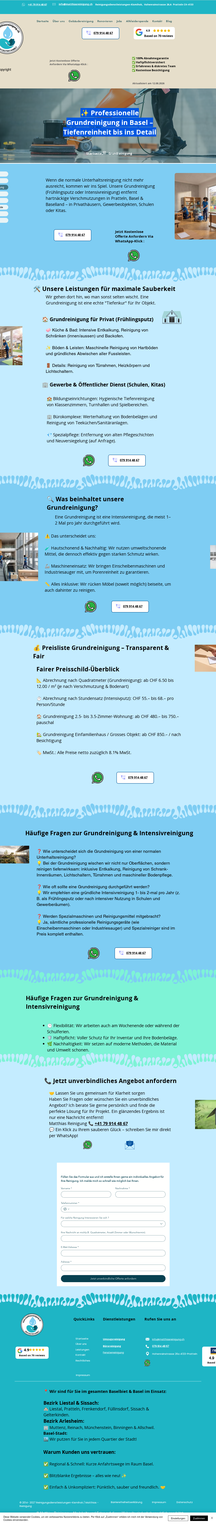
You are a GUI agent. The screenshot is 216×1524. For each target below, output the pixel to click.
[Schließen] (212, 1518)
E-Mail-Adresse (70, 1247)
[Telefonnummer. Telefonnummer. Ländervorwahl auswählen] (66, 1209)
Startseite (94, 153)
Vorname (66, 1188)
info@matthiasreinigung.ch (168, 1339)
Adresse (66, 1261)
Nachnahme (122, 1188)
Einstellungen (178, 1518)
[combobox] (113, 1224)
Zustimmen (199, 1518)
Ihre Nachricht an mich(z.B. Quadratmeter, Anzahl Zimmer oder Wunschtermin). (103, 1232)
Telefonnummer (70, 1203)
